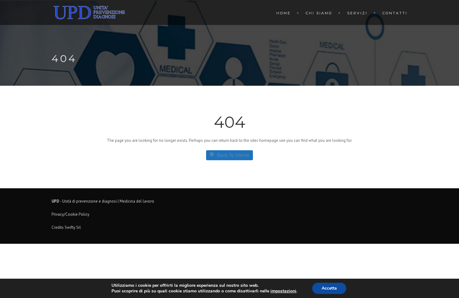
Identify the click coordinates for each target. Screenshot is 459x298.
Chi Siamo (319, 13)
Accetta (329, 288)
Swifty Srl (73, 227)
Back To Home (233, 155)
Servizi (357, 13)
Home (283, 13)
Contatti (395, 13)
